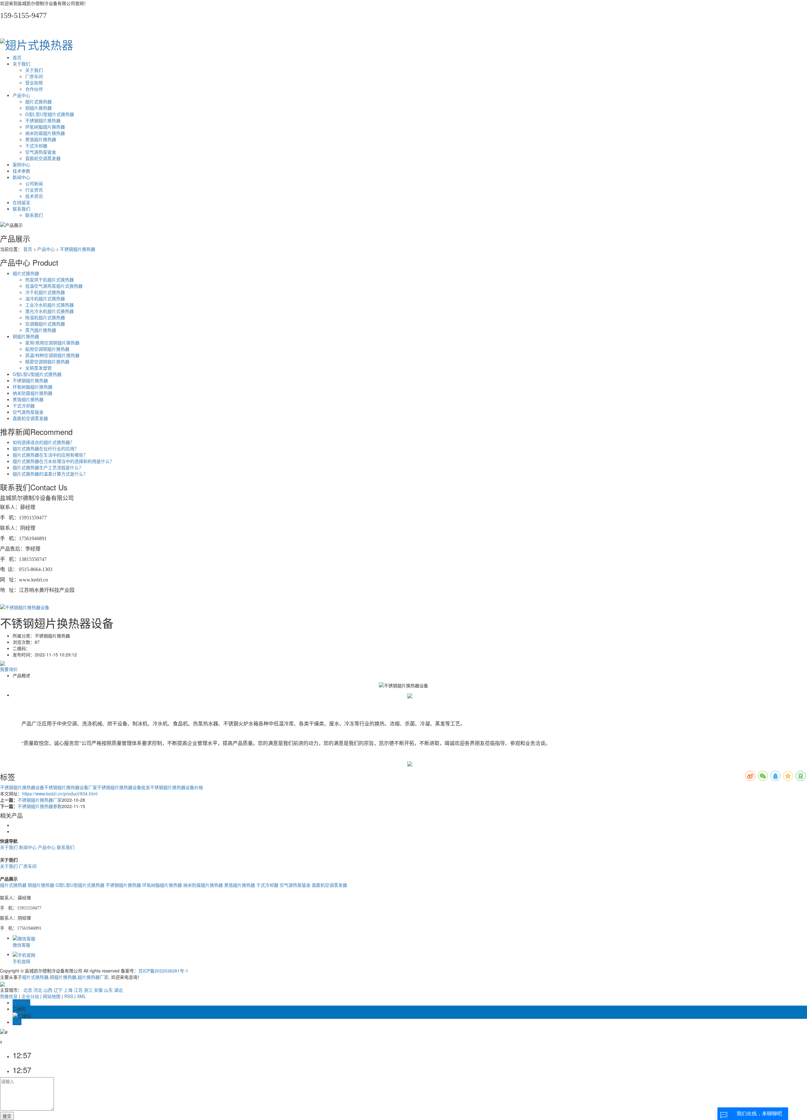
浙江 (88, 990)
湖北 (118, 990)
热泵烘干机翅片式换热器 (49, 279)
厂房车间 (34, 76)
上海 (68, 990)
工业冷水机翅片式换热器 (49, 305)
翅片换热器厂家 (93, 977)
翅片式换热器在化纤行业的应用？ (46, 448)
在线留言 (21, 202)
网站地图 (52, 996)
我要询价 (9, 669)
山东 (108, 990)
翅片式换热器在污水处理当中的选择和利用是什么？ (63, 461)
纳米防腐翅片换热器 (45, 133)
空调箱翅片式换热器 (45, 323)
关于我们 (21, 64)
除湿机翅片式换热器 (45, 317)
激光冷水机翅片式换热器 (49, 311)
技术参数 (21, 171)
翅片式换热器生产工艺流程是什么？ (48, 467)
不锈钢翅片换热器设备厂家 (70, 787)
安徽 (98, 990)
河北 (37, 990)
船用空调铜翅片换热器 (47, 349)
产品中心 (21, 95)
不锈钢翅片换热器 (43, 120)
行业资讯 (34, 190)
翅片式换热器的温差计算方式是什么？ (50, 474)
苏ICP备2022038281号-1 (163, 970)
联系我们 (21, 208)
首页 (17, 57)
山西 (48, 990)
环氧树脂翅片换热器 (45, 127)
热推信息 (9, 996)
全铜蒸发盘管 (38, 368)
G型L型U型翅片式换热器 (49, 114)
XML (81, 996)
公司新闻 (34, 183)
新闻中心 (21, 177)
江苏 (78, 990)
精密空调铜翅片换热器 (47, 361)
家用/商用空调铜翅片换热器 (52, 342)
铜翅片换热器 (38, 108)
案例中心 (21, 164)
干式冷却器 (36, 145)
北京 (27, 990)
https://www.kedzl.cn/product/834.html (59, 793)
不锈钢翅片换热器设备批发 (123, 787)
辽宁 (58, 990)
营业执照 (34, 82)
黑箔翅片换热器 (40, 139)
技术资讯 (34, 196)
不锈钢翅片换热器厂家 (40, 800)
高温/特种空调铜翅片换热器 (52, 355)
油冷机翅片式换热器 (45, 298)
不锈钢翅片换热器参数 (40, 806)
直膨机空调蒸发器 (43, 158)
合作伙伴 (34, 89)
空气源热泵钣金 (40, 152)
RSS (68, 996)
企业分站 (30, 996)
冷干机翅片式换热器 (45, 292)
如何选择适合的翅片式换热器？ (43, 442)
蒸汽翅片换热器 (40, 330)
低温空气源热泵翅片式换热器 (54, 286)
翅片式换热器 (38, 101)
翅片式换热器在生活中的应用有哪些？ (50, 455)
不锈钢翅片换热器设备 (22, 787)
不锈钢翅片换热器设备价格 (176, 787)
